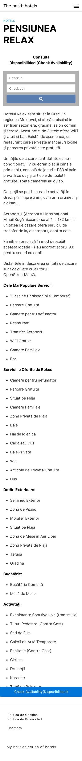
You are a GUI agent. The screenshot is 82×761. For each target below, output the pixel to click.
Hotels (9, 20)
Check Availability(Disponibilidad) (41, 692)
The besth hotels (20, 6)
